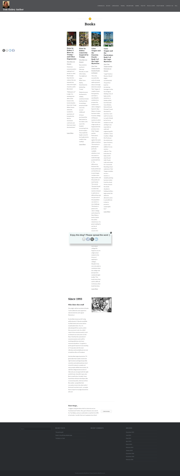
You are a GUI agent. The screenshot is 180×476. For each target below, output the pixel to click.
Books (108, 5)
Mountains (130, 5)
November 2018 (130, 456)
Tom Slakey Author (13, 9)
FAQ (176, 5)
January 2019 (129, 450)
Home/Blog (101, 5)
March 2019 (129, 444)
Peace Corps (151, 5)
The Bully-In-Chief (60, 438)
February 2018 (129, 459)
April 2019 (128, 441)
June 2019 (128, 435)
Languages (115, 5)
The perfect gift (59, 432)
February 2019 (129, 447)
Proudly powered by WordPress (82, 473)
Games (137, 5)
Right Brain (160, 5)
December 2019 (130, 432)
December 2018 (130, 453)
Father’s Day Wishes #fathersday (63, 435)
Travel (123, 5)
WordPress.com (101, 473)
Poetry (143, 5)
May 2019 (128, 438)
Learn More (70, 133)
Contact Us (169, 5)
